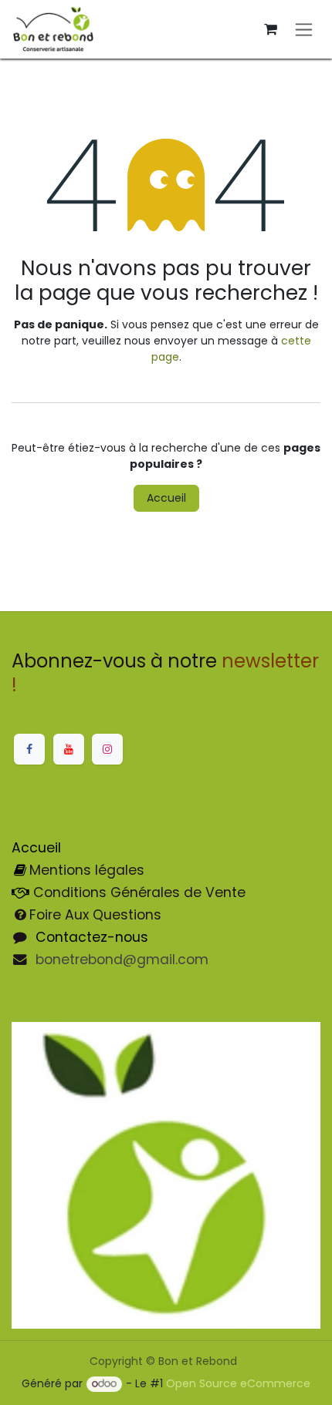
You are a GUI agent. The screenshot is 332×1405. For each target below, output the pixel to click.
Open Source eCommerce (238, 1383)
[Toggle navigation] (303, 29)
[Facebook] (29, 749)
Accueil (166, 498)
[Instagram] (107, 749)
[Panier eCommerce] (270, 29)
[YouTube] (68, 749)
